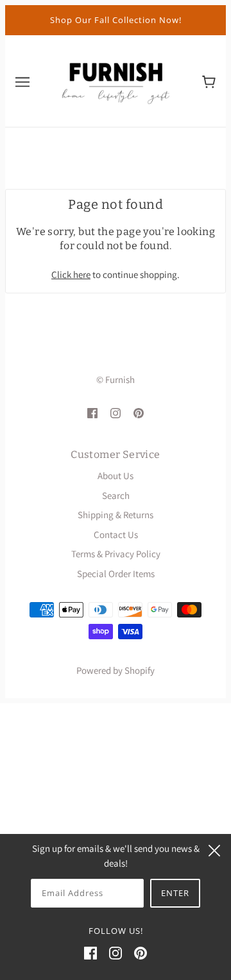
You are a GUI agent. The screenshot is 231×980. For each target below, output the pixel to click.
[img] (92, 412)
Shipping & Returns (115, 515)
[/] (115, 80)
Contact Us (116, 534)
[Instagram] (115, 952)
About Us (115, 476)
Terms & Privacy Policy (115, 554)
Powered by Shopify (115, 670)
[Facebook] (90, 952)
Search (116, 495)
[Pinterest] (140, 952)
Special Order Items (116, 574)
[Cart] (209, 80)
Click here (70, 274)
